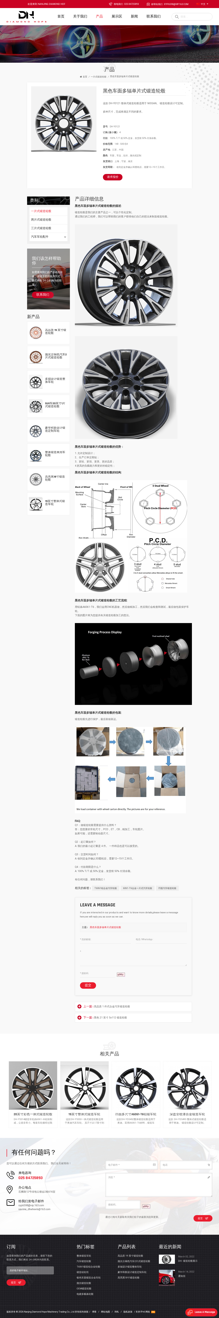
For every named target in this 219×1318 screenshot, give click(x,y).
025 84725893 (30, 1178)
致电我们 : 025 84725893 (126, 4)
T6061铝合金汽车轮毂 (105, 888)
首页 (60, 16)
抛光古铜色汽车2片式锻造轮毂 (56, 356)
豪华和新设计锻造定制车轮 (55, 430)
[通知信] (167, 1278)
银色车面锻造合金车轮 (89, 1277)
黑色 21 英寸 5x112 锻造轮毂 (110, 1017)
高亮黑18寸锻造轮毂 (55, 478)
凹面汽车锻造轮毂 (167, 888)
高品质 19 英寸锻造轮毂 (55, 332)
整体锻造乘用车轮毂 (55, 454)
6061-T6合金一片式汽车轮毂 (137, 888)
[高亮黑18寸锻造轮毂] (36, 479)
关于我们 (80, 16)
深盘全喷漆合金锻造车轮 (32, 1114)
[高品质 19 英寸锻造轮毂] (36, 332)
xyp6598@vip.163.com (31, 1205)
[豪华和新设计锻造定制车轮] (36, 430)
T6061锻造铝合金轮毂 (88, 1266)
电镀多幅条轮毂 (85, 1294)
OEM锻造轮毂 (84, 1288)
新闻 (134, 16)
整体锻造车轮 (84, 1255)
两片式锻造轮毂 (41, 220)
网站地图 (105, 1311)
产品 (99, 16)
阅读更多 (51, 338)
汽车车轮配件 (39, 237)
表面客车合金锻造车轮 (84, 1114)
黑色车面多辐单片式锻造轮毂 (105, 927)
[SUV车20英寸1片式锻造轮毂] (36, 405)
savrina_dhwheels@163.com (34, 1209)
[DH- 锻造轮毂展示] (167, 1259)
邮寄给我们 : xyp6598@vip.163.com (169, 4)
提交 (88, 985)
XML (116, 1311)
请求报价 (112, 177)
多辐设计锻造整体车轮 (55, 381)
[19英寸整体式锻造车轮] (36, 503)
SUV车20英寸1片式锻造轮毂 (55, 405)
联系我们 (154, 16)
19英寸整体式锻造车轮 (55, 503)
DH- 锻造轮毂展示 (188, 1260)
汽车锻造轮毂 (84, 1261)
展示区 (117, 16)
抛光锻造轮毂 (84, 1283)
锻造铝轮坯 (83, 1272)
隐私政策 (127, 1311)
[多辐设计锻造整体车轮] (36, 381)
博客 (94, 1311)
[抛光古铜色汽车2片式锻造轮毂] (36, 357)
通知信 (181, 1276)
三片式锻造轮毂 (41, 228)
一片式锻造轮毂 (98, 76)
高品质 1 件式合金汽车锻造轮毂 (112, 1006)
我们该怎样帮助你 (46, 261)
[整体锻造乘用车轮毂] (36, 454)
